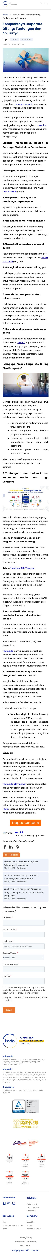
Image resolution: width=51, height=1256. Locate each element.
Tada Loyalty (32, 1204)
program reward (23, 104)
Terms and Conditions (25, 1241)
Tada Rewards (33, 1207)
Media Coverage (34, 1228)
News (5, 1228)
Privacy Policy (25, 1237)
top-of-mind (9, 191)
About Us (30, 1222)
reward (21, 342)
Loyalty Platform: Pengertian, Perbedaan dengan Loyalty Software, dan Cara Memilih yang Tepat (24, 892)
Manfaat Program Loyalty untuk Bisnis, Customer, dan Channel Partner (21, 877)
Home (5, 14)
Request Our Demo (25, 822)
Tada (14, 39)
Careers (30, 1225)
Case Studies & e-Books (13, 1225)
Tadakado (26, 39)
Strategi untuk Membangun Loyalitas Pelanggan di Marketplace (21, 863)
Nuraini (19, 832)
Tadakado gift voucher (14, 784)
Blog (4, 1222)
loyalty (42, 125)
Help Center (25, 1245)
